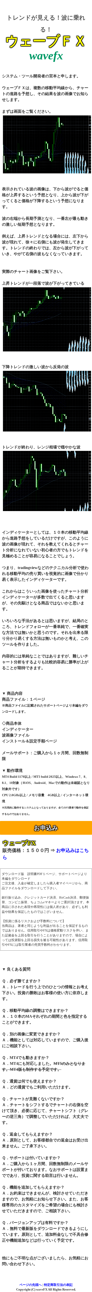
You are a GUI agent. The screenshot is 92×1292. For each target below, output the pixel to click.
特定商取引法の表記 (58, 1285)
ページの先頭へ (30, 1285)
